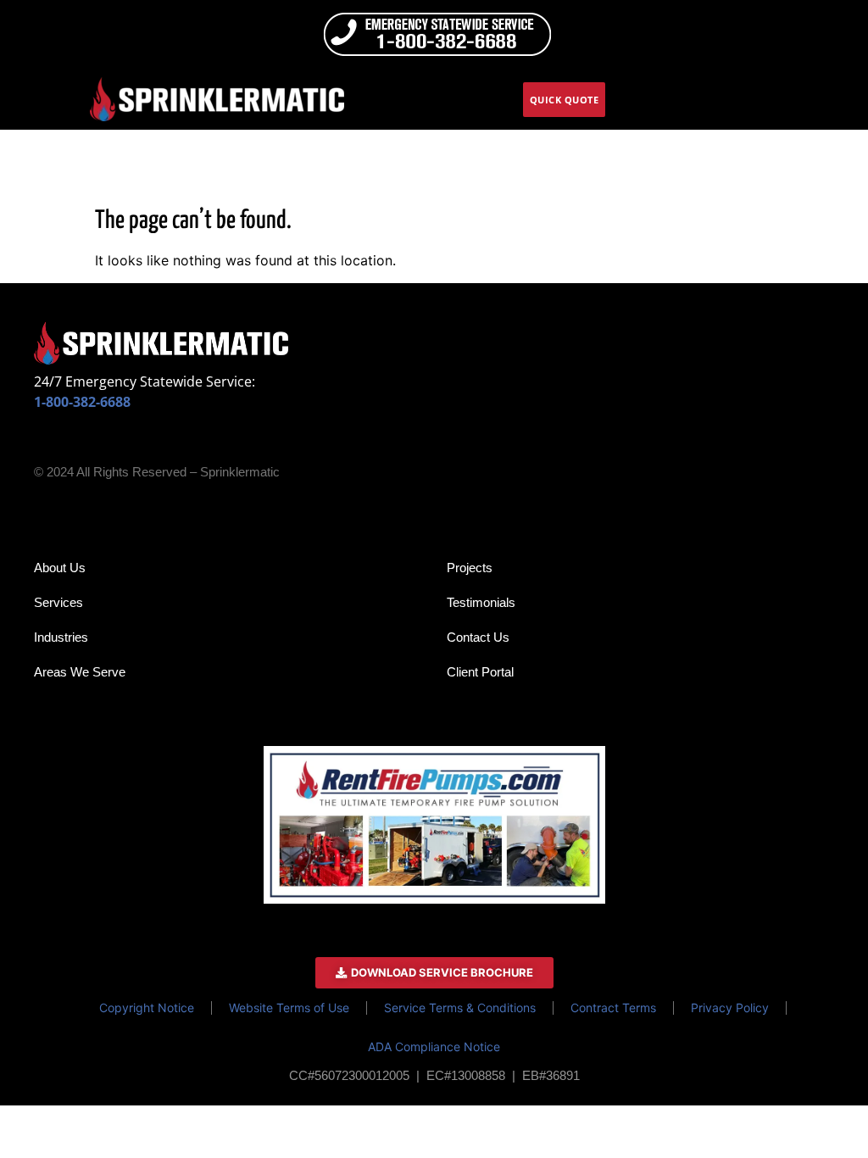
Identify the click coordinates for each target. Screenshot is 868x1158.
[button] (847, 99)
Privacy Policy (730, 1007)
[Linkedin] (114, 442)
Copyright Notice (146, 1007)
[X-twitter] (184, 442)
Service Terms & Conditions (460, 1007)
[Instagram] (80, 442)
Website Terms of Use (289, 1007)
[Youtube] (149, 442)
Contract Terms (613, 1007)
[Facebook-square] (45, 442)
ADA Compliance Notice (434, 1046)
